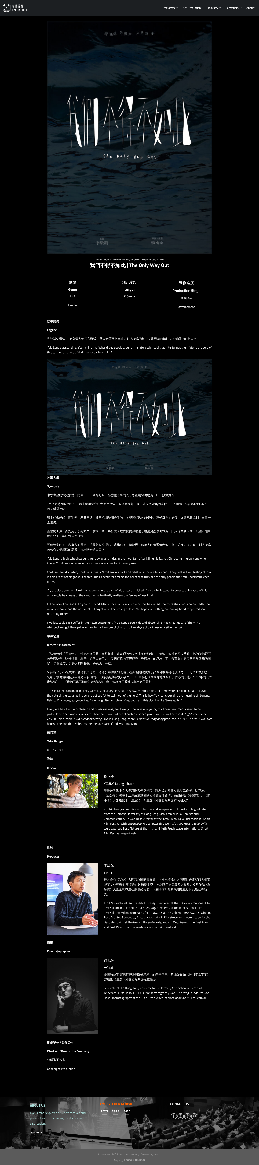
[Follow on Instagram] (180, 1116)
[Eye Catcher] (15, 8)
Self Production (192, 7)
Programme (169, 7)
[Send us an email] (194, 1116)
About (250, 7)
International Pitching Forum (112, 259)
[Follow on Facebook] (174, 1116)
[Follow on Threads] (187, 1116)
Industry (213, 7)
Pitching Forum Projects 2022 (147, 259)
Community (232, 7)
